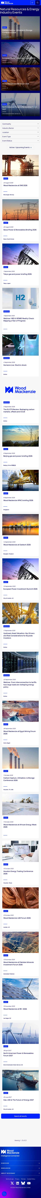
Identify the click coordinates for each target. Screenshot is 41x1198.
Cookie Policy (31, 1179)
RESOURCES (5, 1168)
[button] (32, 3)
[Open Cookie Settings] (4, 1193)
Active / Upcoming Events (19, 147)
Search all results (20, 1116)
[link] (20, 1153)
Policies (23, 1179)
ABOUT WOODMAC (8, 1173)
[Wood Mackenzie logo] (7, 2)
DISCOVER (5, 1163)
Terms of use (10, 1179)
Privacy (17, 1179)
